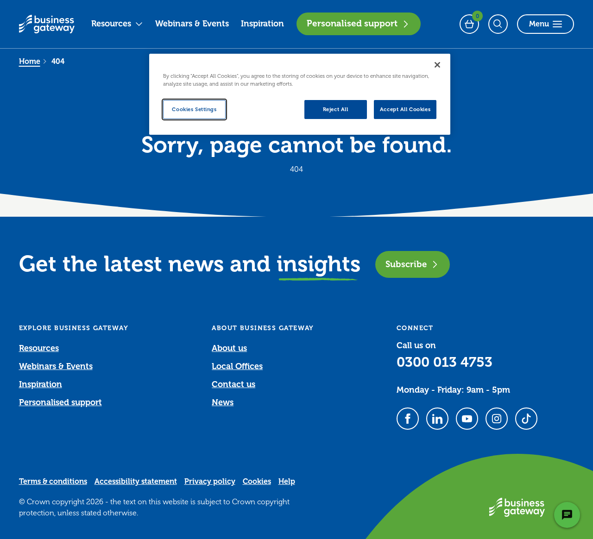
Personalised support (352, 24)
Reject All (335, 110)
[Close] (437, 65)
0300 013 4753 (444, 362)
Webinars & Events (192, 23)
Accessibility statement (136, 481)
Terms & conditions (53, 481)
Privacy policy (209, 481)
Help (286, 481)
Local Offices (237, 366)
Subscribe (406, 264)
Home (29, 61)
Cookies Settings (194, 110)
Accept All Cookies (405, 110)
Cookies (257, 481)
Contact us (233, 384)
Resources (111, 23)
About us (229, 348)
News (222, 402)
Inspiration (262, 23)
